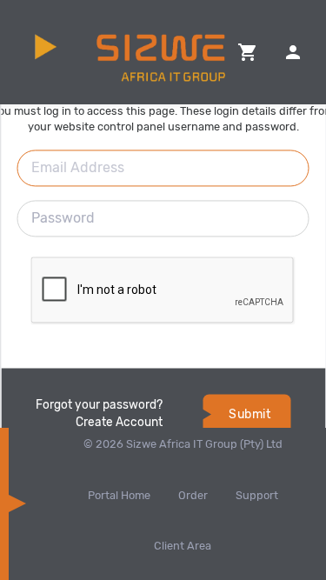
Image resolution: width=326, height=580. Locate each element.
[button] (248, 52)
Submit (250, 414)
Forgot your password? (99, 405)
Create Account (119, 423)
